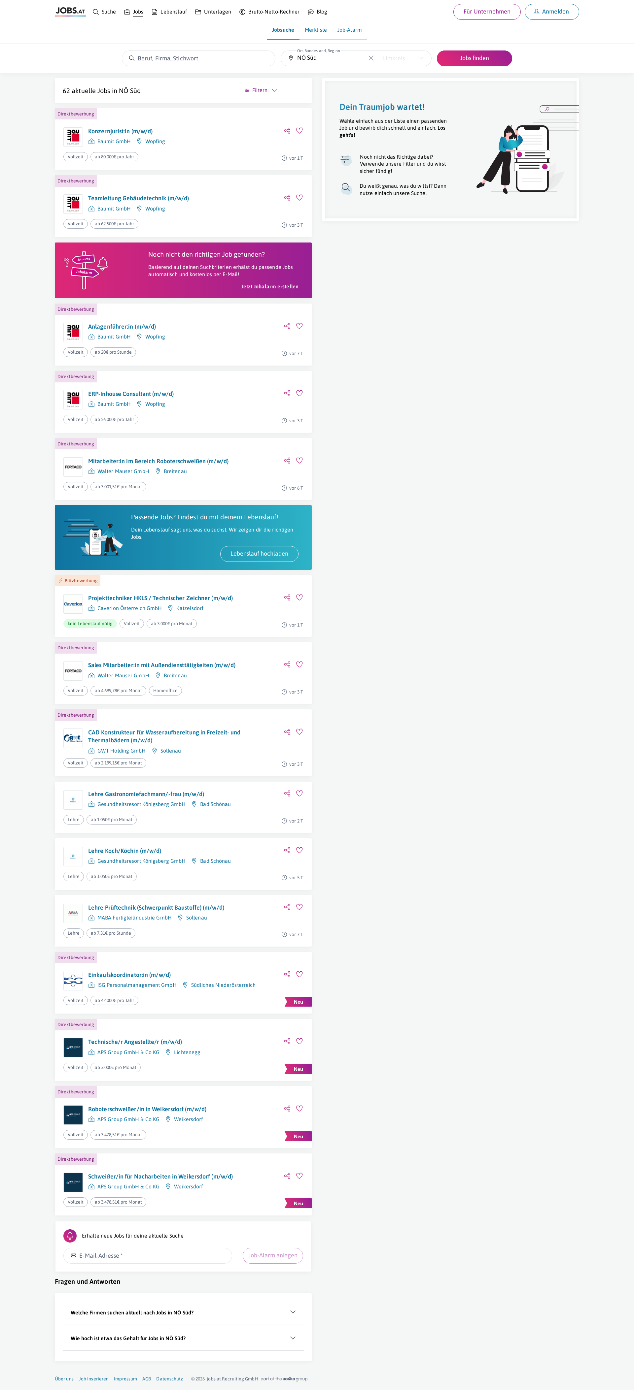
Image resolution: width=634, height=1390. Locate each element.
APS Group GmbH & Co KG (128, 1052)
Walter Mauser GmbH (123, 471)
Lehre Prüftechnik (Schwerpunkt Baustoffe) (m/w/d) (156, 907)
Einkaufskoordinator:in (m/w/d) (129, 974)
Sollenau (170, 751)
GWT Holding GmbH (121, 751)
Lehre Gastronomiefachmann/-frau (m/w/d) (146, 794)
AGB (146, 1378)
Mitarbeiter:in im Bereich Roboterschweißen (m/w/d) (158, 461)
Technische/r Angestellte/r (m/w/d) (135, 1041)
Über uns (64, 1378)
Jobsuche (283, 30)
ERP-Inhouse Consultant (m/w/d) (131, 393)
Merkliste (316, 30)
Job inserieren (94, 1378)
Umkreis (394, 58)
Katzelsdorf (189, 608)
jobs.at (214, 1378)
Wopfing (155, 141)
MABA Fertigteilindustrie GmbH (134, 918)
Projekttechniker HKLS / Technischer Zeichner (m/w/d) (160, 598)
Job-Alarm (349, 30)
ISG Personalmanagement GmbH (137, 985)
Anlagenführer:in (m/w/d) (122, 326)
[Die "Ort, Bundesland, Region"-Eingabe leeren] (371, 58)
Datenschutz (169, 1378)
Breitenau (175, 471)
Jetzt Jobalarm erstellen (270, 286)
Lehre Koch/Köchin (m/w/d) (124, 850)
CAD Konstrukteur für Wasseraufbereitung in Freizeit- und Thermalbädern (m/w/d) (164, 736)
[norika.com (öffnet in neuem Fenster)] (284, 1379)
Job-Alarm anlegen (273, 1255)
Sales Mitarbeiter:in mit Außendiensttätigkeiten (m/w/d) (162, 665)
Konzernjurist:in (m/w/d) (120, 131)
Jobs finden (474, 57)
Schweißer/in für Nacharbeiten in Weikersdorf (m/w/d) (160, 1176)
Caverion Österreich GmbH (129, 608)
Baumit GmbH (114, 141)
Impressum (125, 1378)
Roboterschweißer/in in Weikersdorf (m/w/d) (147, 1109)
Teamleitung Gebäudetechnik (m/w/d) (138, 198)
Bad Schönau (215, 804)
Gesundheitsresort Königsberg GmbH (141, 804)
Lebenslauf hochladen (259, 553)
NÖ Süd (130, 90)
